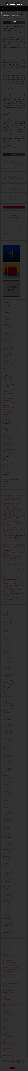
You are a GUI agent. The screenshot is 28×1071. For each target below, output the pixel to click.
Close (14, 21)
